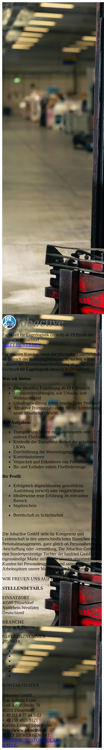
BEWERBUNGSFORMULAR (30, 740)
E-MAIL (10, 745)
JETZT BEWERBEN (21, 344)
